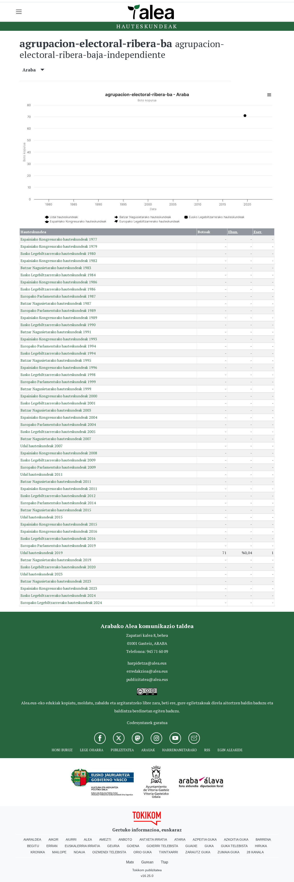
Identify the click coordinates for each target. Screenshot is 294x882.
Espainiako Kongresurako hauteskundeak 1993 (58, 338)
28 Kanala (255, 852)
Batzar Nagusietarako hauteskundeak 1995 (55, 360)
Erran (51, 846)
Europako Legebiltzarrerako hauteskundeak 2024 (61, 602)
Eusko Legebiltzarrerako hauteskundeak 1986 (58, 289)
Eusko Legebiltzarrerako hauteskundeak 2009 (58, 460)
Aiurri (71, 839)
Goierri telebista (162, 846)
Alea (88, 839)
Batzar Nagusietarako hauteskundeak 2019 (55, 559)
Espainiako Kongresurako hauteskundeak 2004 (58, 417)
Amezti (105, 839)
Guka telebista (234, 846)
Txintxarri (168, 852)
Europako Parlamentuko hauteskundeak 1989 (58, 310)
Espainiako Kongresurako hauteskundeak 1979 (58, 246)
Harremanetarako (179, 750)
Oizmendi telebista (109, 852)
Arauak (148, 750)
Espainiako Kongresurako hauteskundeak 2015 (58, 524)
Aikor (53, 839)
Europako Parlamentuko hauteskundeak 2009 (58, 467)
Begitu (33, 846)
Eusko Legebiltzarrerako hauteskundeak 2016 (58, 538)
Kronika (38, 852)
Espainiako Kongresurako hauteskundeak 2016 (58, 531)
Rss (207, 750)
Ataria (179, 839)
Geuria (113, 846)
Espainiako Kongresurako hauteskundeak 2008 (58, 452)
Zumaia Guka (228, 852)
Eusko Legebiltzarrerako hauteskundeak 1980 (58, 253)
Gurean (147, 862)
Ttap (164, 862)
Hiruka (261, 846)
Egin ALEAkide (230, 750)
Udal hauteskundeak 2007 (41, 445)
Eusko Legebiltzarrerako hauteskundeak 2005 (58, 431)
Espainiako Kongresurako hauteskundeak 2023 (58, 588)
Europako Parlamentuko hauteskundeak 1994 (58, 346)
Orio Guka (142, 852)
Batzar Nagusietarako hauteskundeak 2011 (55, 481)
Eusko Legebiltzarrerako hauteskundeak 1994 (58, 353)
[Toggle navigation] (19, 12)
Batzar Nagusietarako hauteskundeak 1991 (55, 331)
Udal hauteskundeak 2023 (41, 574)
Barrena (263, 839)
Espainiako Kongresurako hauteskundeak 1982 (58, 260)
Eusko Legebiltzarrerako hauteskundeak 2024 (58, 595)
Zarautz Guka (197, 852)
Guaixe (191, 846)
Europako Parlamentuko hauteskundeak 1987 (58, 296)
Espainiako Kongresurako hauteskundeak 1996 (58, 367)
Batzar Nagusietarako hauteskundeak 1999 (55, 388)
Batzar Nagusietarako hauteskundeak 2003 (55, 410)
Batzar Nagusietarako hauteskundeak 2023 (55, 581)
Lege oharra (91, 750)
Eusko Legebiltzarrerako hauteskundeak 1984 (58, 274)
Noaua (79, 852)
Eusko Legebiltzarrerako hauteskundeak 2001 (58, 403)
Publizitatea (122, 750)
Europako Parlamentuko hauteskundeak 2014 (58, 502)
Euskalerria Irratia (82, 846)
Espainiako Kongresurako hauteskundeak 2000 (58, 395)
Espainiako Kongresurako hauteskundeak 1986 (58, 282)
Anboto (125, 839)
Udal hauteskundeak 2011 (41, 474)
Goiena (133, 846)
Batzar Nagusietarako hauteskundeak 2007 (55, 438)
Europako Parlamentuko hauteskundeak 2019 (58, 545)
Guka (209, 846)
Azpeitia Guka (205, 839)
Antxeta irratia (153, 839)
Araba (31, 70)
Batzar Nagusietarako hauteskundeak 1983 (55, 267)
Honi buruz (62, 750)
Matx (130, 862)
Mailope (59, 852)
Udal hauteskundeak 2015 (41, 517)
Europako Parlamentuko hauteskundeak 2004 (58, 424)
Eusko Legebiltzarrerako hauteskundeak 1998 (58, 374)
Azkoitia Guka (236, 839)
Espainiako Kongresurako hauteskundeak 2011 (58, 488)
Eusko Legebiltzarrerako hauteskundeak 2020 (58, 566)
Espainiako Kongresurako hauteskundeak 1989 (58, 317)
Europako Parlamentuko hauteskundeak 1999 (58, 381)
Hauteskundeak (147, 26)
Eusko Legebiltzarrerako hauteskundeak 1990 (58, 324)
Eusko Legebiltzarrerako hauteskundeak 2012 (58, 495)
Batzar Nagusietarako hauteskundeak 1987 (55, 303)
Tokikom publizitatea (147, 870)
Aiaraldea (32, 839)
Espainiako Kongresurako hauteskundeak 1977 (58, 239)
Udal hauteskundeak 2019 (41, 552)
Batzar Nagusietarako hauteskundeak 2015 (55, 509)
